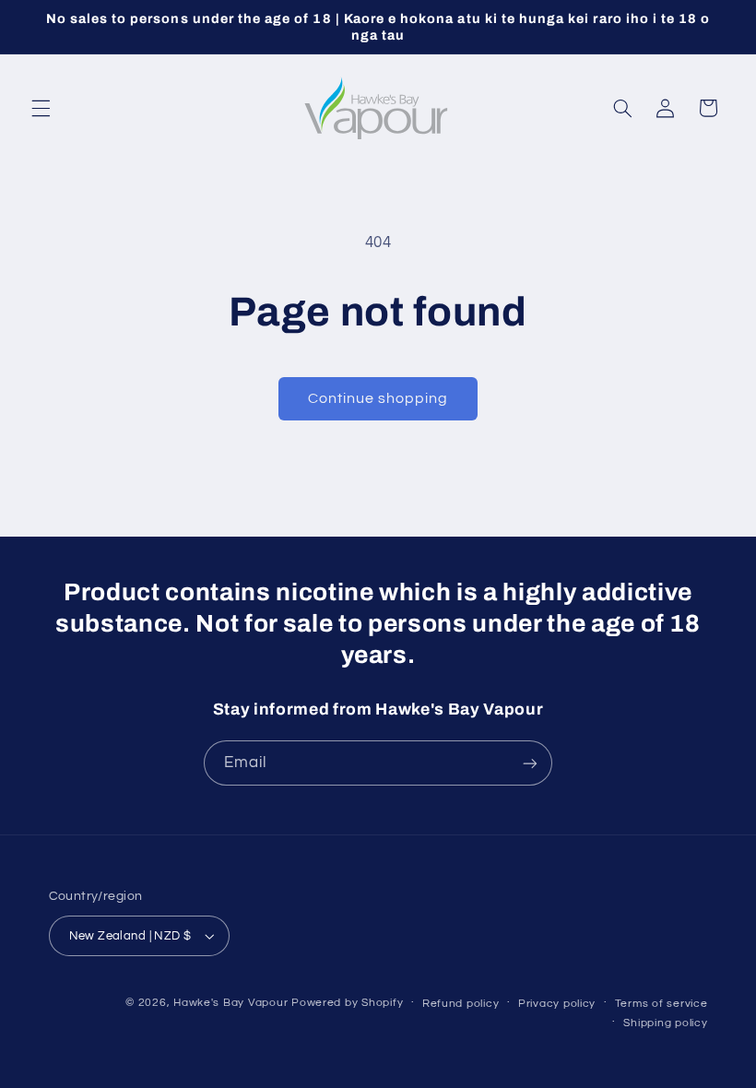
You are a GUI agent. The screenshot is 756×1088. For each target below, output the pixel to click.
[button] (40, 108)
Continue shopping (378, 398)
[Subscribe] (530, 763)
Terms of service (661, 1004)
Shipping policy (665, 1023)
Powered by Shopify (347, 1003)
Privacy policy (557, 1004)
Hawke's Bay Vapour (230, 1003)
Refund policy (461, 1004)
